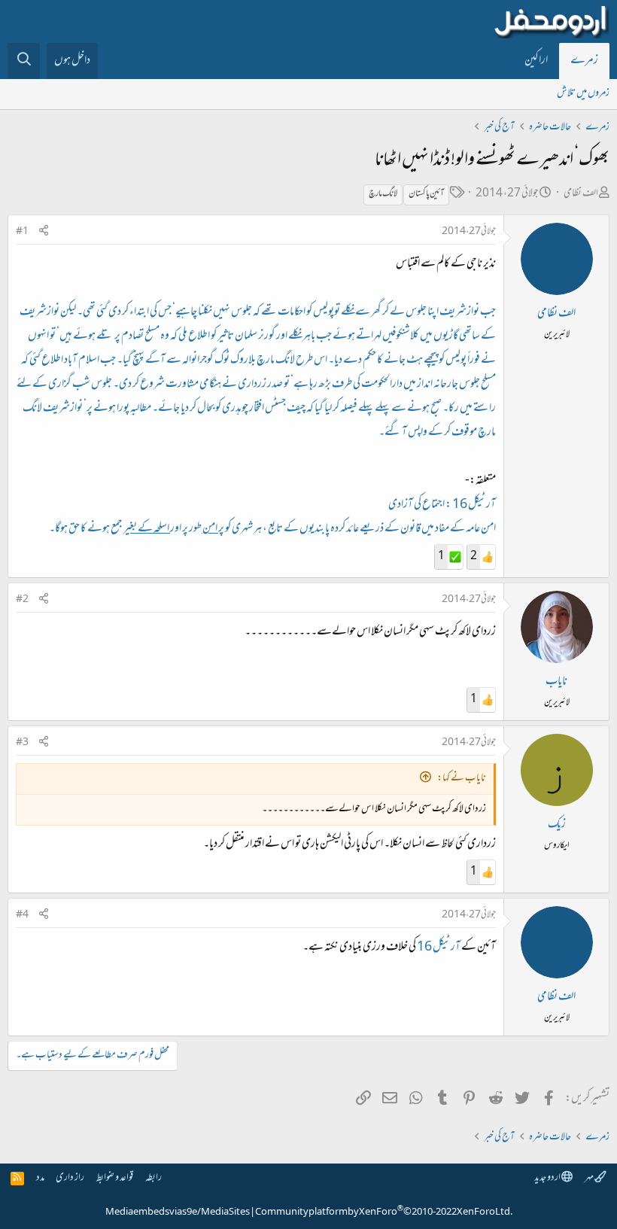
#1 (22, 232)
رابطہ (153, 1178)
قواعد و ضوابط (114, 1178)
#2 (22, 600)
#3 (22, 743)
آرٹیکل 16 (438, 947)
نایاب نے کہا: (461, 778)
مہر (589, 1178)
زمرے (584, 61)
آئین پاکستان (426, 194)
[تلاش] (24, 61)
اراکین (536, 61)
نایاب (556, 682)
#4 (22, 915)
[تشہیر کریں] (43, 232)
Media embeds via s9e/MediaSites (177, 1212)
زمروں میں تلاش (583, 94)
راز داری (70, 1178)
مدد (40, 1178)
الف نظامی (581, 194)
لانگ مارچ (383, 194)
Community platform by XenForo (383, 1212)
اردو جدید (547, 1178)
